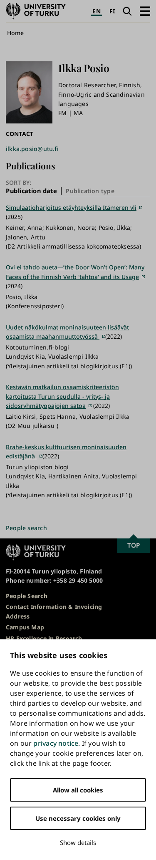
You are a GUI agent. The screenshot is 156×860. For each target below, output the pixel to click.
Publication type (90, 191)
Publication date (31, 190)
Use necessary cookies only (78, 818)
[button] (145, 11)
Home (15, 33)
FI (112, 11)
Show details (78, 842)
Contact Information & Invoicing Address (54, 611)
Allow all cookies (78, 790)
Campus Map (25, 627)
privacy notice (55, 743)
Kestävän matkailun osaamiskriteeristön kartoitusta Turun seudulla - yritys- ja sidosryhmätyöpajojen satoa (62, 396)
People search (26, 528)
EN (96, 11)
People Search (26, 596)
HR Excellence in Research (44, 638)
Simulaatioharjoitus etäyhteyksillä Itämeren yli (71, 207)
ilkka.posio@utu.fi (32, 149)
